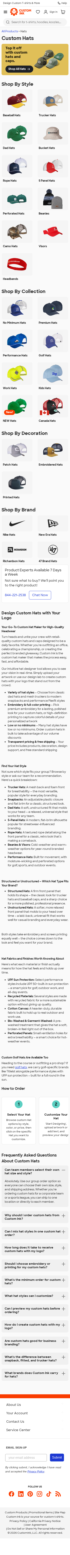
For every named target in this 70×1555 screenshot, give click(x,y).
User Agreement (36, 1524)
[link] (20, 12)
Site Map (59, 1512)
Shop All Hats (17, 69)
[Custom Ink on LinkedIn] (21, 1494)
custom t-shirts (53, 1516)
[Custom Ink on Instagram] (39, 1494)
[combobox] (35, 22)
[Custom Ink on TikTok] (49, 1494)
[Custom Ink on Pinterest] (30, 1494)
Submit (57, 1457)
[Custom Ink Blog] (58, 1494)
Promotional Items (41, 1512)
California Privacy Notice (45, 1521)
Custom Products (16, 1512)
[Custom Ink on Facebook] (11, 1494)
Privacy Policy (18, 1521)
